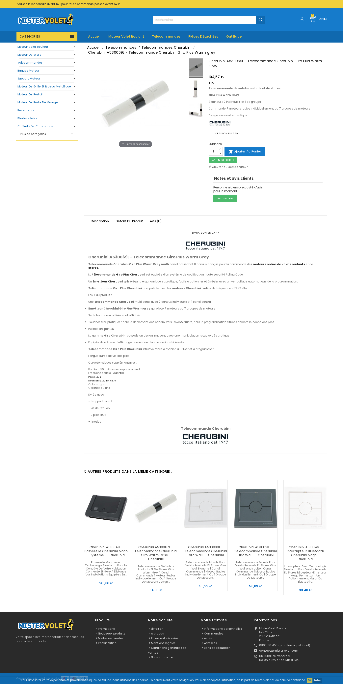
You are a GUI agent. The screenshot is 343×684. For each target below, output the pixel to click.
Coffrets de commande (46, 126)
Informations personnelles (223, 629)
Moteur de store (46, 55)
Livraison (157, 629)
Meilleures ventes (110, 638)
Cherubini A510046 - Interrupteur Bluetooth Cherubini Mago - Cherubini (305, 553)
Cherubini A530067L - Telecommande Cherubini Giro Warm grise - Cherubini (156, 553)
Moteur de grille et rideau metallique (46, 86)
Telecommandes (46, 63)
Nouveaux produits (111, 633)
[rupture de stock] (98, 539)
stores (93, 268)
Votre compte (214, 620)
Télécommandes (166, 36)
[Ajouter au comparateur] (106, 539)
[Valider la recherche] (260, 20)
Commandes (213, 633)
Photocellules (46, 118)
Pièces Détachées (203, 36)
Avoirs (208, 638)
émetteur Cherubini (107, 281)
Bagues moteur (46, 71)
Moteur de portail (46, 94)
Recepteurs (46, 110)
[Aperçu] (114, 539)
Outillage (234, 36)
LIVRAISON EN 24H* (226, 133)
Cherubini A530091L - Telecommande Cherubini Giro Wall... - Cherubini (255, 551)
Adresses (210, 643)
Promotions (106, 629)
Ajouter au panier (244, 151)
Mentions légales (163, 643)
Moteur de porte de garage (46, 102)
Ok (309, 680)
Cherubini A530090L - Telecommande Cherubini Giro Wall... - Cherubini (205, 551)
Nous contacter (162, 657)
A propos (157, 633)
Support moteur (46, 79)
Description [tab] (100, 221)
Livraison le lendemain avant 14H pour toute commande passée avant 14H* (68, 4)
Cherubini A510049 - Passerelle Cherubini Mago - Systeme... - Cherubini (106, 551)
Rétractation (107, 643)
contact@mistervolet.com (278, 651)
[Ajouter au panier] (147, 539)
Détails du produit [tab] (129, 221)
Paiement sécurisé (164, 638)
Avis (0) (156, 221)
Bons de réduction (217, 648)
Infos (317, 680)
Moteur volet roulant (126, 36)
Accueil (94, 36)
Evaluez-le (225, 198)
